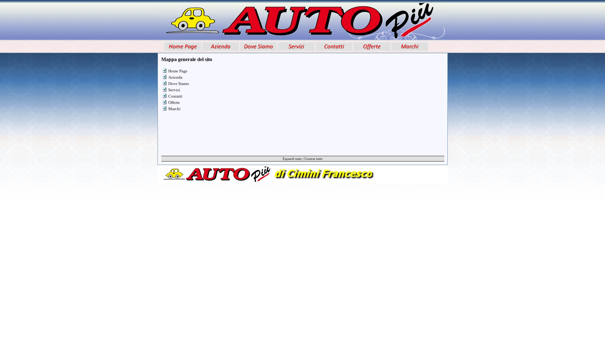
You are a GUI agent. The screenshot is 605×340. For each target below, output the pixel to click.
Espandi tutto (292, 159)
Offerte (174, 102)
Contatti (175, 96)
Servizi (174, 90)
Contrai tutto (313, 159)
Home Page (177, 71)
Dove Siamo (178, 83)
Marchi (174, 108)
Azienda (175, 77)
